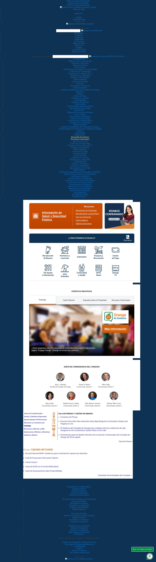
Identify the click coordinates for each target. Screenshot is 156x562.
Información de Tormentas (86, 211)
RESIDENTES (79, 59)
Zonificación (79, 534)
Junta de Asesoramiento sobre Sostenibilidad (43, 471)
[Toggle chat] (149, 556)
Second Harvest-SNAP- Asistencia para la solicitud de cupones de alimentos (56, 453)
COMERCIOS (79, 135)
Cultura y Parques (79, 501)
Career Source (31, 462)
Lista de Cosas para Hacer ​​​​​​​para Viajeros (41, 458)
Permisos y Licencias (79, 522)
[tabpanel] (81, 330)
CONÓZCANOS (79, 197)
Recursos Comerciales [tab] (121, 300)
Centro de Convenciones (79, 495)
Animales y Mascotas (79, 493)
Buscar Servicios (79, 52)
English (79, 18)
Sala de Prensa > (126, 441)
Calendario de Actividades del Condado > (115, 475)
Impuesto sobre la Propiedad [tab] (94, 300)
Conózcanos (79, 41)
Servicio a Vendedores (79, 530)
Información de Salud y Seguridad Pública (54, 216)
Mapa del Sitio (79, 9)
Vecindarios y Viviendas (79, 520)
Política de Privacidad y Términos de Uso (79, 542)
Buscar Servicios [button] (117, 56)
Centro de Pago (79, 20)
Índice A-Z (79, 13)
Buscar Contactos (79, 550)
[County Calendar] (78, 449)
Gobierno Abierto (30, 435)
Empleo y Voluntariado (79, 507)
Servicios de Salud (79, 513)
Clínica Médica (82, 220)
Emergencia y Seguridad (79, 505)
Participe (27, 426)
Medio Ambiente (79, 509)
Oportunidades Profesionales (35, 420)
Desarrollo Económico (79, 503)
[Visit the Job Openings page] (119, 216)
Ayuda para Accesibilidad (78, 3)
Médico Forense (79, 518)
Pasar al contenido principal (78, 1)
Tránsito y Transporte (79, 528)
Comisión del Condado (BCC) (79, 487)
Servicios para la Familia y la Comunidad (80, 69)
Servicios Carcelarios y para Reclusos (79, 516)
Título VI (79, 548)
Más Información (115, 328)
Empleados (79, 39)
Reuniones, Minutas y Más (34, 429)
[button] (91, 31)
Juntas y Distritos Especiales (35, 416)
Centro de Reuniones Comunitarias (61, 343)
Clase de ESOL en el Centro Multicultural (41, 467)
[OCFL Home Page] (78, 7)
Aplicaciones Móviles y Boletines (37, 432)
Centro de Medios (79, 491)
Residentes (79, 33)
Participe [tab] (42, 300)
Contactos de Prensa (68, 417)
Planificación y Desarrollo (79, 526)
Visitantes (79, 35)
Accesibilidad (79, 546)
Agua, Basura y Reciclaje (79, 532)
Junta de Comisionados (33, 413)
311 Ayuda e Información (80, 553)
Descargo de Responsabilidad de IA (79, 544)
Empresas (79, 37)
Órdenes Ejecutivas (84, 224)
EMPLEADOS (79, 170)
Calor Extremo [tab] (68, 300)
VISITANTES (79, 110)
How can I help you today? (142, 549)
